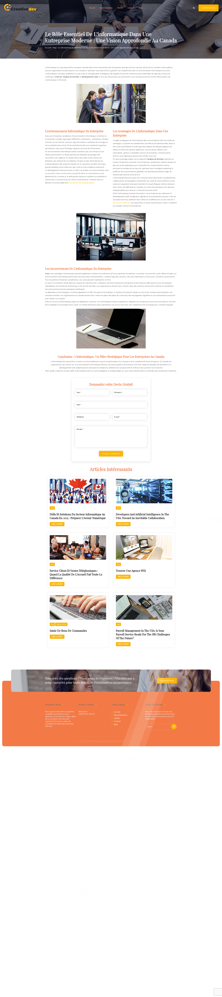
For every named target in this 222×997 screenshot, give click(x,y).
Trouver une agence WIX (131, 571)
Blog (140, 8)
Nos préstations (106, 8)
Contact (130, 8)
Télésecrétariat (61, 624)
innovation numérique (122, 203)
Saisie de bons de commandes (68, 631)
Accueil (92, 8)
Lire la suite (57, 524)
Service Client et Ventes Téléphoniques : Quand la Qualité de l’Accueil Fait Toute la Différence (76, 575)
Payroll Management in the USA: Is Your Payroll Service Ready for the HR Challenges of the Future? (143, 635)
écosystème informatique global (81, 183)
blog (52, 508)
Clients (120, 8)
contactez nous (209, 8)
